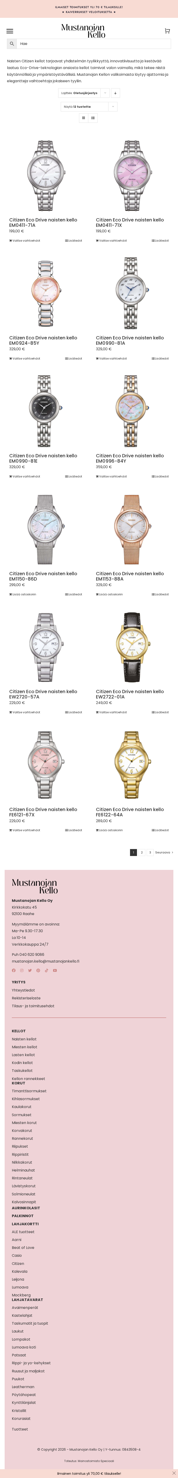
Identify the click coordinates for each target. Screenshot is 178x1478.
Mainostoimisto (89, 1461)
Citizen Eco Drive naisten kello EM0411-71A (43, 222)
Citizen (28, 61)
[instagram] (21, 970)
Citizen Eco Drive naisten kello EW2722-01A (130, 694)
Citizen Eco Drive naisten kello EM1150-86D (43, 576)
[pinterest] (38, 970)
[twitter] (30, 970)
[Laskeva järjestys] (115, 93)
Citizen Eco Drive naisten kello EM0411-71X (130, 222)
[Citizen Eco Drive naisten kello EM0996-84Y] (132, 411)
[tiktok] (46, 970)
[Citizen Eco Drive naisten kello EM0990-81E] (45, 411)
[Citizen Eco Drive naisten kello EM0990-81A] (132, 293)
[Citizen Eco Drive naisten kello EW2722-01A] (132, 647)
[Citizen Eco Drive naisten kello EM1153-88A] (132, 529)
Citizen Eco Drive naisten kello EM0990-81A (130, 340)
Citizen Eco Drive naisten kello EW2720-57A (43, 694)
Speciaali (107, 1461)
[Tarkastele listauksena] (92, 118)
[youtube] (55, 970)
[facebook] (14, 970)
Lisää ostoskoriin (24, 594)
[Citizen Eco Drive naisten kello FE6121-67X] (45, 765)
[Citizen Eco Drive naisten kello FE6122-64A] (132, 765)
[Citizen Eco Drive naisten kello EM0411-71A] (45, 175)
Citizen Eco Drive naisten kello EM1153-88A (130, 576)
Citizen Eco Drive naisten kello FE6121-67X (43, 812)
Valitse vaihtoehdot (26, 241)
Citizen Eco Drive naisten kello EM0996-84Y (130, 458)
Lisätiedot (75, 241)
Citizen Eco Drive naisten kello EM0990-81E (43, 458)
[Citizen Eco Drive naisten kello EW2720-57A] (45, 647)
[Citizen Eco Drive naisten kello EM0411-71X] (132, 175)
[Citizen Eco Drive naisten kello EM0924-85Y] (45, 293)
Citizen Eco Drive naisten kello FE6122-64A (130, 812)
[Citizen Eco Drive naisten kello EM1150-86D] (45, 529)
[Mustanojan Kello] (83, 25)
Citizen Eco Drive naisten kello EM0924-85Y (43, 340)
